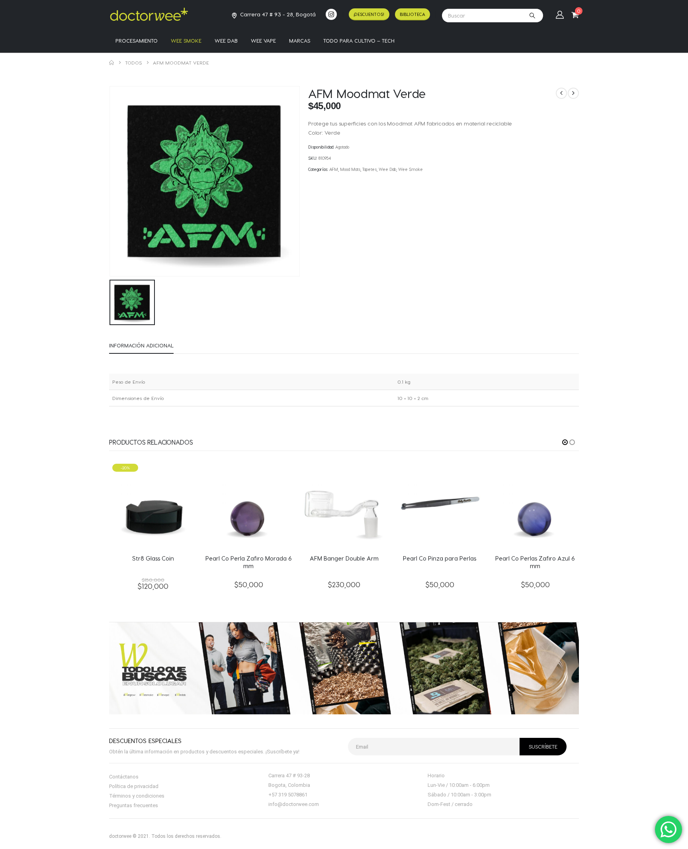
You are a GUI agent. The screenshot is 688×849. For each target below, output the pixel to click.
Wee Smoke (186, 40)
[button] (565, 442)
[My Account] (560, 14)
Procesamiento (136, 40)
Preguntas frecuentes (133, 805)
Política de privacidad (133, 786)
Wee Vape (263, 40)
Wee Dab (226, 40)
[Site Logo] (149, 14)
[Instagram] (331, 14)
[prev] (561, 93)
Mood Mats (350, 169)
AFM (333, 169)
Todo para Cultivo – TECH (359, 40)
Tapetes (369, 169)
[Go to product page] (248, 504)
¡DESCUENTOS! (369, 14)
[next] (573, 93)
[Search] (532, 15)
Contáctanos (124, 777)
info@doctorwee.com (293, 804)
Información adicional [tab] (141, 345)
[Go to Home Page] (111, 62)
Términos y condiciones (136, 796)
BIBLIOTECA (412, 14)
